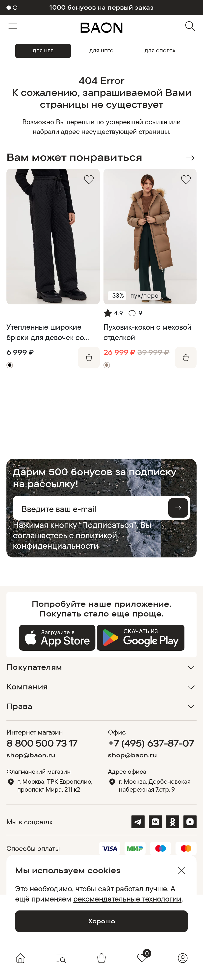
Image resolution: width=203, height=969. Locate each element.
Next (189, 158)
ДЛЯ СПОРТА (160, 50)
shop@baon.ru (30, 755)
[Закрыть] (181, 870)
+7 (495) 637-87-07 (151, 743)
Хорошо (101, 921)
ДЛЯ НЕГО (101, 50)
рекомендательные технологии (127, 899)
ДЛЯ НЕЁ (43, 50)
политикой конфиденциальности (65, 540)
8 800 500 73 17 (41, 743)
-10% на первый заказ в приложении (101, 7)
